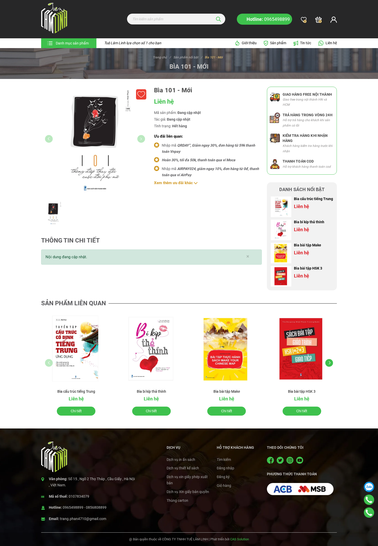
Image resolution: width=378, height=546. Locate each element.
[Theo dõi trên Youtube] (299, 460)
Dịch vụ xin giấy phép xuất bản (187, 480)
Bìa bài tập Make (307, 245)
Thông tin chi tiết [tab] (70, 240)
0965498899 (73, 507)
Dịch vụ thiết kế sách (183, 468)
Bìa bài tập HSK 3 (308, 268)
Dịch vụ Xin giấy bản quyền (188, 492)
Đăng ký (223, 477)
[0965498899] (369, 500)
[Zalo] (369, 487)
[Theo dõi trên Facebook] (271, 460)
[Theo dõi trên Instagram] (290, 460)
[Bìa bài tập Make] (281, 253)
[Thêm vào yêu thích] (141, 94)
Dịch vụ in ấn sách (181, 460)
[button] (329, 363)
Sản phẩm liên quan (73, 303)
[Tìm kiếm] (218, 19)
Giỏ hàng (224, 486)
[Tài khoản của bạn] (333, 19)
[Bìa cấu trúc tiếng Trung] (281, 206)
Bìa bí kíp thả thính (309, 222)
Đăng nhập (225, 468)
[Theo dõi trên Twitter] (280, 460)
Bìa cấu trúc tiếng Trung (313, 199)
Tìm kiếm (224, 460)
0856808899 (96, 507)
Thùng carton (177, 500)
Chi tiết (76, 411)
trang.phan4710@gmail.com (83, 519)
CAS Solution (239, 539)
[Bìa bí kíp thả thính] (281, 230)
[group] (95, 141)
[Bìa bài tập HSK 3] (281, 276)
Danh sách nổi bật (302, 189)
